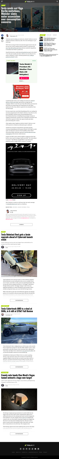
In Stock (34, 60)
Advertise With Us (33, 452)
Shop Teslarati (11, 60)
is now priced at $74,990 (27, 350)
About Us (18, 452)
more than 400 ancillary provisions (14, 48)
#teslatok (47, 55)
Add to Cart (25, 78)
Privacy (45, 452)
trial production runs (25, 52)
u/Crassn (10, 200)
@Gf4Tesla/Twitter (42, 30)
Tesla (28, 207)
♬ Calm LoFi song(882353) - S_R (45, 56)
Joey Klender (8, 315)
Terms (40, 452)
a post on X (24, 417)
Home (13, 452)
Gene (7, 247)
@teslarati (41, 53)
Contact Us (24, 452)
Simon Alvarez (13, 36)
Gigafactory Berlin (22, 207)
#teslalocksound (52, 55)
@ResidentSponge (9, 219)
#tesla (44, 55)
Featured (15, 207)
